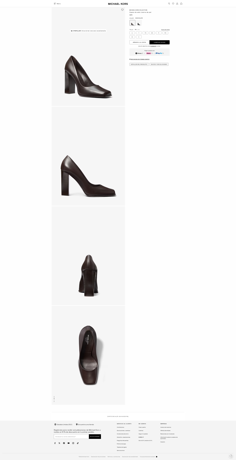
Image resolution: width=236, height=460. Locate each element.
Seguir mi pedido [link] (143, 434)
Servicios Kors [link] (120, 450)
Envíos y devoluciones (159, 64)
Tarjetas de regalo (122, 447)
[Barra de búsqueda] (169, 4)
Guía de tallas (165, 29)
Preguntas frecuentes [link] (122, 440)
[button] (231, 456)
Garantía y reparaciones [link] (123, 437)
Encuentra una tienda (86, 424)
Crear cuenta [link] (142, 427)
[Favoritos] (173, 4)
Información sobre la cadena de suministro (169, 437)
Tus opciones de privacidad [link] (147, 456)
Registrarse (95, 436)
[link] (55, 443)
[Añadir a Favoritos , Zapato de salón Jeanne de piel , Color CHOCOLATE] (122, 10)
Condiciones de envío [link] (123, 434)
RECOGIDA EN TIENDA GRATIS (140, 59)
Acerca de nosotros (165, 427)
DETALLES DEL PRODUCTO (139, 64)
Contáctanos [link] (120, 427)
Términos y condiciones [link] (113, 456)
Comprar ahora (159, 42)
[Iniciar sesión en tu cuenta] (177, 4)
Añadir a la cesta (139, 42)
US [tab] (135, 29)
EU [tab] (139, 29)
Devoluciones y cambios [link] (123, 430)
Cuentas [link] (141, 430)
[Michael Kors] (118, 3)
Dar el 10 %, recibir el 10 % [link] (145, 440)
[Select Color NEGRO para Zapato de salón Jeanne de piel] (139, 23)
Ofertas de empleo (165, 430)
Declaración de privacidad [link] (98, 456)
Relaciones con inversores (167, 434)
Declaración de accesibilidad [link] (130, 456)
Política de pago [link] (121, 444)
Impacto (162, 442)
